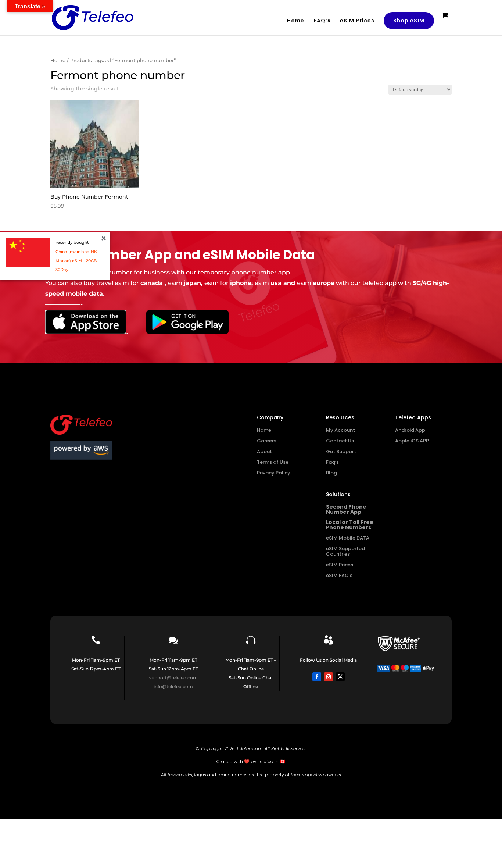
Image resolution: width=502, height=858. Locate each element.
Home (295, 21)
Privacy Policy (273, 472)
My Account (340, 430)
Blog (331, 472)
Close (103, 238)
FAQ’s (322, 21)
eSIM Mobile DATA (347, 537)
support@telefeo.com (173, 677)
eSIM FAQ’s (339, 575)
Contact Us (340, 440)
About (264, 451)
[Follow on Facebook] (316, 676)
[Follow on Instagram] (328, 676)
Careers (266, 440)
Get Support (341, 451)
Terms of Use (272, 462)
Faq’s (332, 462)
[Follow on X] (340, 676)
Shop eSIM (408, 20)
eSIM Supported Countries (345, 551)
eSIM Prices (357, 21)
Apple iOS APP (412, 440)
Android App (410, 430)
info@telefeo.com (173, 686)
